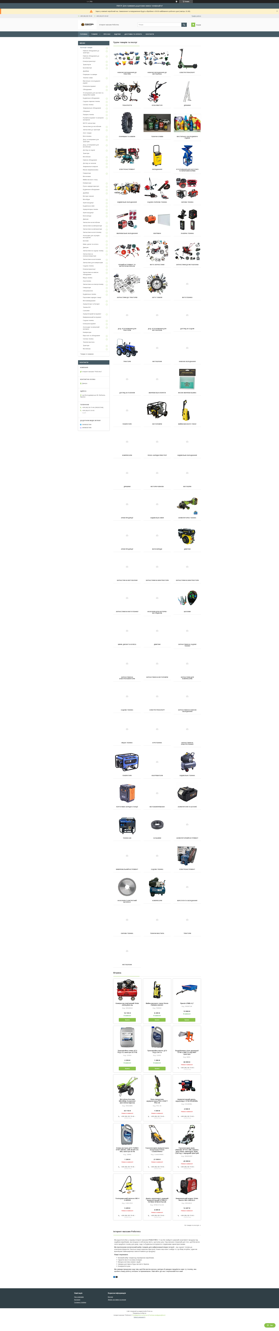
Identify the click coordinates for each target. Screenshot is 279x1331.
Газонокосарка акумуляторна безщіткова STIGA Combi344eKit (157, 1149)
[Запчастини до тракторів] (127, 284)
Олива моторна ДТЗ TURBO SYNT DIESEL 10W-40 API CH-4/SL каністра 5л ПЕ (127, 1149)
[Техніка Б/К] (127, 824)
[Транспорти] (127, 92)
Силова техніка (187, 202)
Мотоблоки (157, 361)
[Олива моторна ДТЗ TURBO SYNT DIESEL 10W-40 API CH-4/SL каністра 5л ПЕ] (127, 1134)
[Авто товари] (157, 284)
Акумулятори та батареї (187, 807)
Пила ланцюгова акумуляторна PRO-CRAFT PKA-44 (157, 1101)
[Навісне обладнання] (187, 348)
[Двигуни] (187, 535)
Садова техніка (127, 710)
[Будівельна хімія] (157, 504)
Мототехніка (187, 297)
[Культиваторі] (157, 92)
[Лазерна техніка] (187, 220)
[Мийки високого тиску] (187, 410)
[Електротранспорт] (187, 59)
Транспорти (127, 105)
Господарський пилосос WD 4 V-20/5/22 (127, 1199)
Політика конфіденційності (157, 1315)
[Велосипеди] (157, 535)
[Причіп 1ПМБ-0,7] (187, 990)
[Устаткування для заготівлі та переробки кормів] (187, 156)
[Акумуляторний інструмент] (187, 824)
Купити (127, 1020)
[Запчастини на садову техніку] (187, 631)
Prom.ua (149, 1311)
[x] (116, 1277)
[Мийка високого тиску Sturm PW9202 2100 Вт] (157, 990)
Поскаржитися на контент (140, 1315)
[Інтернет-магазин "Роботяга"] (87, 28)
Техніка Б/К (127, 838)
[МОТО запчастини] (157, 251)
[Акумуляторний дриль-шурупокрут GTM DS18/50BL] (187, 1085)
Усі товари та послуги (191, 1225)
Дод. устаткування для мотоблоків (157, 329)
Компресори (127, 455)
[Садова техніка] (127, 696)
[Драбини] (187, 92)
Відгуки (117, 34)
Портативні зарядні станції (127, 807)
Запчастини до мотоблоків (187, 264)
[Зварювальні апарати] (157, 379)
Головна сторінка (80, 1302)
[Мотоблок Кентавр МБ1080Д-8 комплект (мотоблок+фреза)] (127, 1085)
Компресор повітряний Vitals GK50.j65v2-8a (127, 1004)
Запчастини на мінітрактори (157, 580)
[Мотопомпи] (157, 410)
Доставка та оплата (133, 34)
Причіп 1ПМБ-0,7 (186, 1003)
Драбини (187, 105)
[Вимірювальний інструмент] (127, 856)
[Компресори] (127, 442)
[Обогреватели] (157, 762)
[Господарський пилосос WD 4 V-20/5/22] (127, 1185)
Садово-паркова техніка (157, 202)
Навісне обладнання (187, 361)
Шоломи (187, 611)
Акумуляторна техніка (187, 518)
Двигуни (187, 549)
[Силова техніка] (187, 188)
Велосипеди (157, 549)
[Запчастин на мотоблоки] (127, 567)
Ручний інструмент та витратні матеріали (127, 265)
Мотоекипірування (157, 807)
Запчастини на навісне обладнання (187, 710)
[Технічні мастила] (157, 920)
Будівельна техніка (187, 775)
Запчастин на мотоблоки (127, 580)
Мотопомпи (157, 424)
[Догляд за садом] (187, 315)
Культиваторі (157, 105)
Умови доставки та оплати (117, 1299)
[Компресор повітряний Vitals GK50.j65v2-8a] (127, 990)
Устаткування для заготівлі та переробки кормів (187, 170)
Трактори (127, 361)
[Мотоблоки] (157, 348)
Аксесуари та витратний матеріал (127, 901)
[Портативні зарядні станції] (127, 793)
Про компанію (79, 1297)
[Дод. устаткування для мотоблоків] (157, 315)
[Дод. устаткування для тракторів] (127, 315)
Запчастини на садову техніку (187, 645)
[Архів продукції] (127, 504)
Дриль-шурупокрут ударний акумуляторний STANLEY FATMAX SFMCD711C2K (157, 1200)
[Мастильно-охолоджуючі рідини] (187, 123)
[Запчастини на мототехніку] (127, 598)
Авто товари (157, 297)
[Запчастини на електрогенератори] (127, 663)
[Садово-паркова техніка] (157, 188)
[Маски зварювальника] (187, 379)
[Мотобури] (187, 473)
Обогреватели (157, 775)
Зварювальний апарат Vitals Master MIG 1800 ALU (187, 1199)
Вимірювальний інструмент (127, 869)
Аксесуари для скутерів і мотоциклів (157, 612)
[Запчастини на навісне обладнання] (187, 696)
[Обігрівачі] (157, 220)
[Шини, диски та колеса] (127, 631)
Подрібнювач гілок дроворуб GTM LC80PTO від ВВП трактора (187, 1052)
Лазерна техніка (187, 233)
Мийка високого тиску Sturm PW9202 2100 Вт (157, 1004)
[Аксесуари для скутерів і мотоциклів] (157, 598)
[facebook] (114, 1277)
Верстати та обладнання (187, 900)
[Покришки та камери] (127, 123)
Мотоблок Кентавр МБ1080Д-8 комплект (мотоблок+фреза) (127, 1101)
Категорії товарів (86, 47)
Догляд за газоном (127, 393)
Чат (271, 1325)
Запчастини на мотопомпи (157, 677)
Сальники (157, 838)
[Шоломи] (187, 598)
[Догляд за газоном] (127, 379)
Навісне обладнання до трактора (127, 73)
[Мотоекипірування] (157, 793)
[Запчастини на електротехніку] (187, 729)
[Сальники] (157, 824)
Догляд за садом (187, 329)
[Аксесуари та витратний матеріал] (127, 887)
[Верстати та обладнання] (187, 887)
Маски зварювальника (187, 393)
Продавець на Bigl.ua (139, 1313)
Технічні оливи (157, 136)
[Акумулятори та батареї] (187, 793)
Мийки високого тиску (187, 424)
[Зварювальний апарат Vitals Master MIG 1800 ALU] (187, 1185)
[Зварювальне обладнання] (127, 220)
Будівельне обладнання (127, 202)
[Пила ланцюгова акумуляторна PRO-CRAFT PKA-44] (157, 1085)
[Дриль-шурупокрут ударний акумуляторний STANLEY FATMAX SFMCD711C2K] (157, 1185)
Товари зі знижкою (87, 354)
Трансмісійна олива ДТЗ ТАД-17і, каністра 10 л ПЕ (127, 1051)
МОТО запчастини (157, 264)
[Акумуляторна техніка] (187, 504)
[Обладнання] (157, 156)
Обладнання (157, 169)
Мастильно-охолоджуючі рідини (187, 137)
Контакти (150, 34)
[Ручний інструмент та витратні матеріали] (127, 251)
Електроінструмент (127, 169)
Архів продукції (127, 518)
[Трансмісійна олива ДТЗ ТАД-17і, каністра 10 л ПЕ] (127, 1037)
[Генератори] (127, 410)
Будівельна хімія (157, 518)
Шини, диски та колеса (127, 644)
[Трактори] (127, 348)
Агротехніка (157, 743)
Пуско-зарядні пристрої (157, 455)
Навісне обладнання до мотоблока (157, 73)
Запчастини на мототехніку (127, 611)
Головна (83, 34)
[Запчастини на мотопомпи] (157, 663)
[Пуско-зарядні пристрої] (157, 442)
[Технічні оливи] (157, 123)
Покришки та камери (127, 136)
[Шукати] (184, 25)
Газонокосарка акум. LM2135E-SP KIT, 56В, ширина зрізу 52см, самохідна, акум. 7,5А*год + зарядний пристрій (187, 1150)
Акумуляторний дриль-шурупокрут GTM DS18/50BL (187, 1100)
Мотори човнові (157, 486)
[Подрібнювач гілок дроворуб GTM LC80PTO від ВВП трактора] (187, 1037)
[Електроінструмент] (127, 156)
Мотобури (187, 486)
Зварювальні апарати (157, 393)
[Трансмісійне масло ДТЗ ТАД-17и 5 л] (157, 1037)
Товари (94, 34)
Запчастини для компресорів (187, 677)
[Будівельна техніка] (187, 762)
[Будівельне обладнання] (127, 188)
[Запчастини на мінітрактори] (157, 567)
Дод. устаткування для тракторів (127, 329)
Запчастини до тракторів (127, 297)
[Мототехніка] (187, 284)
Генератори (127, 424)
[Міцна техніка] (127, 729)
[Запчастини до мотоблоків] (187, 251)
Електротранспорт (187, 72)
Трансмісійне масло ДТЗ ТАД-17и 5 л (157, 1051)
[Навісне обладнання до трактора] (127, 59)
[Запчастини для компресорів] (187, 663)
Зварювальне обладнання (127, 233)
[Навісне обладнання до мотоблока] (157, 59)
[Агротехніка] (157, 729)
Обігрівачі (157, 233)
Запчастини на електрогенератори (127, 677)
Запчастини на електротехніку (187, 743)
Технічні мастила (157, 933)
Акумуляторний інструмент (187, 838)
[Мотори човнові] (157, 473)
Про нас (107, 34)
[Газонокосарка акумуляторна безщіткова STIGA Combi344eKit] (157, 1134)
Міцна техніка (127, 743)
